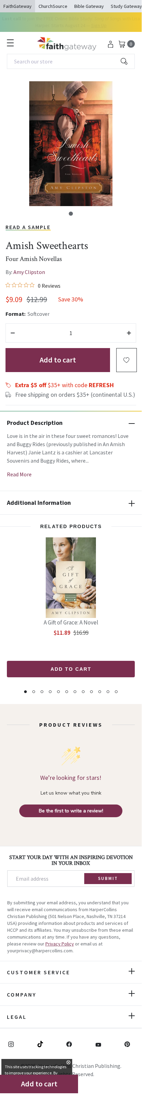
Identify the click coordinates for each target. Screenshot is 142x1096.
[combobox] (71, 61)
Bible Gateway (89, 6)
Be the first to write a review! (71, 811)
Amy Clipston (29, 272)
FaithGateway (17, 6)
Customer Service (38, 972)
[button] (71, 214)
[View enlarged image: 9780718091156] (71, 143)
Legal (17, 1016)
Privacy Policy (59, 944)
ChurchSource (53, 6)
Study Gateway (126, 6)
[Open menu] (10, 42)
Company (21, 994)
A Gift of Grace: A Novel (71, 622)
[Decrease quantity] (13, 333)
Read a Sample (28, 227)
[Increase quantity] (129, 333)
